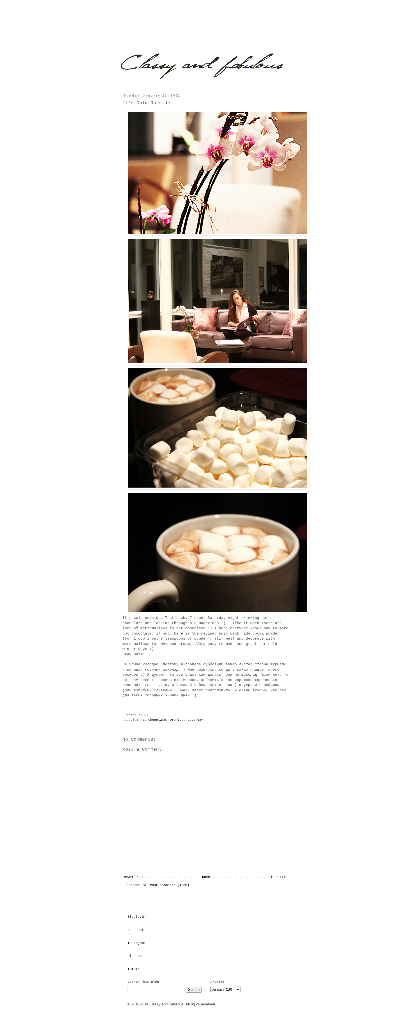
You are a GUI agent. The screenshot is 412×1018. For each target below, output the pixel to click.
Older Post (278, 877)
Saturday (195, 720)
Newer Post (133, 877)
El (147, 715)
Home (206, 877)
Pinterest (136, 956)
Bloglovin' (137, 917)
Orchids (177, 720)
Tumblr (133, 969)
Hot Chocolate (153, 720)
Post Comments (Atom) (169, 885)
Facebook (135, 930)
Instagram (136, 943)
